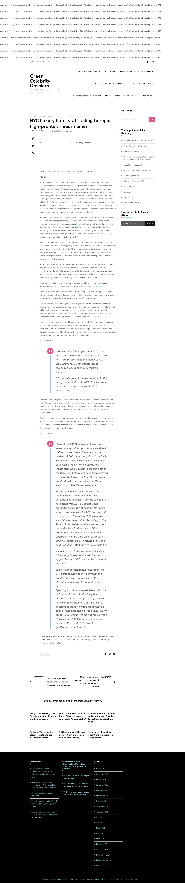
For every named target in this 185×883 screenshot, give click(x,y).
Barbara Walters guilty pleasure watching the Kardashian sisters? (41, 735)
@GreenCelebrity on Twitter (92, 71)
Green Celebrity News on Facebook (136, 71)
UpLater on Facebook (132, 165)
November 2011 (103, 795)
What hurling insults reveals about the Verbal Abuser (77, 793)
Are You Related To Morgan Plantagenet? (76, 777)
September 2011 (104, 806)
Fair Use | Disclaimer (132, 175)
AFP (91, 316)
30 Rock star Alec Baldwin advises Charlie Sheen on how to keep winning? (72, 735)
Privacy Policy (129, 186)
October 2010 (102, 865)
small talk (46, 654)
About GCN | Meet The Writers (137, 170)
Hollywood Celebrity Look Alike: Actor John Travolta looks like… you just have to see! (101, 717)
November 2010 (103, 860)
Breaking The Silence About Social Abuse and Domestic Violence (138, 158)
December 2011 (103, 790)
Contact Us (128, 197)
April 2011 (101, 833)
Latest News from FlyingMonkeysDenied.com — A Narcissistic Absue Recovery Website (76, 765)
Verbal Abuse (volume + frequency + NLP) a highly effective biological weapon (44, 785)
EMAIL (107, 96)
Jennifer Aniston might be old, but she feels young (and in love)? (45, 804)
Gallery (126, 192)
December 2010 (103, 855)
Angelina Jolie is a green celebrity (42, 794)
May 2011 (100, 828)
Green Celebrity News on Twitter (138, 140)
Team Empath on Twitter (134, 146)
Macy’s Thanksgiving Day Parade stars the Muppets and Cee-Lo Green (43, 716)
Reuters (79, 224)
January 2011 (102, 849)
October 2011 (102, 801)
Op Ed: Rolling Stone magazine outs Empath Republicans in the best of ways (43, 772)
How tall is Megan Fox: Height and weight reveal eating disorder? (100, 735)
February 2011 (103, 844)
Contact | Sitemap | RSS (134, 181)
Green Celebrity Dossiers (40, 81)
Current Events (55, 116)
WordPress (138, 879)
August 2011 (102, 812)
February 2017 (103, 768)
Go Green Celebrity (131, 202)
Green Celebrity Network (141, 84)
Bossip (42, 433)
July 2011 (100, 817)
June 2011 (100, 822)
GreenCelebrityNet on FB (127, 96)
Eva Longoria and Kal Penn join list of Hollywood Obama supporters (45, 815)
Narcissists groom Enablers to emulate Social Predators (77, 785)
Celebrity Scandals (38, 116)
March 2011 (101, 839)
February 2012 (103, 779)
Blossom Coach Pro (99, 879)
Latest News (69, 116)
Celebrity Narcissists (132, 151)
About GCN (148, 96)
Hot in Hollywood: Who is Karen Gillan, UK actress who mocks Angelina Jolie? (72, 716)
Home (112, 71)
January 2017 (102, 774)
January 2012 (102, 785)
